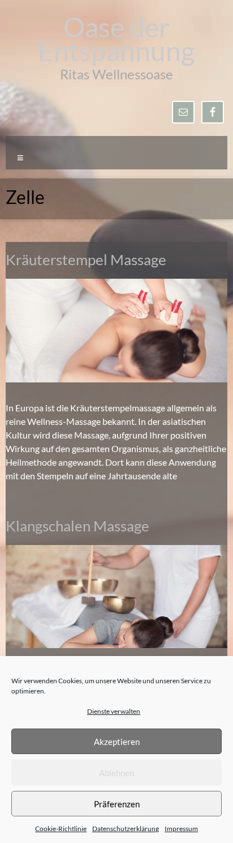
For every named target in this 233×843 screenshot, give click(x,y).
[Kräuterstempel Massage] (116, 284)
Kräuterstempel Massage (86, 259)
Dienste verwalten (113, 711)
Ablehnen (116, 773)
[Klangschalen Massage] (116, 550)
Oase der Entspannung (116, 39)
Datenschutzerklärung (125, 828)
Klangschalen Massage (77, 526)
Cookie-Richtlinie (61, 828)
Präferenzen (117, 804)
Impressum (181, 828)
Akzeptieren (117, 741)
